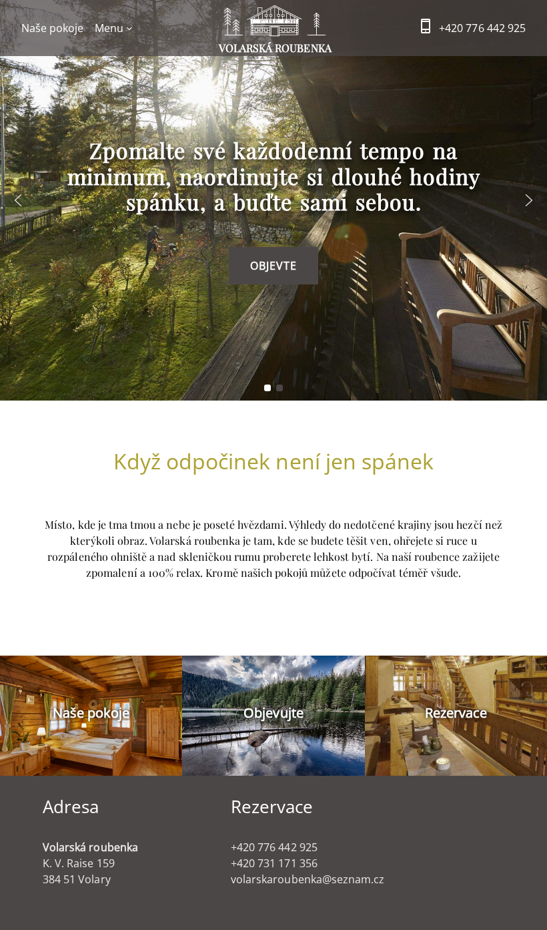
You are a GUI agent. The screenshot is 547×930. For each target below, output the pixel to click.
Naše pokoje (91, 713)
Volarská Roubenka (275, 48)
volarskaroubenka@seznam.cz (307, 879)
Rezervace (456, 713)
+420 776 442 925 (482, 28)
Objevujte (273, 713)
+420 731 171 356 (274, 863)
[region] (273, 200)
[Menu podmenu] (129, 28)
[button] (18, 200)
